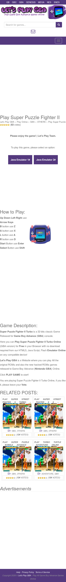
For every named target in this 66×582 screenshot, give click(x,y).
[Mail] (33, 31)
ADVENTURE (47, 473)
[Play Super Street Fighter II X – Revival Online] (48, 416)
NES (49, 2)
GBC (14, 2)
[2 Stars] (3, 125)
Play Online (22, 121)
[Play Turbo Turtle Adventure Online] (48, 458)
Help (18, 572)
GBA (21, 2)
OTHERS (41, 121)
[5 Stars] (9, 125)
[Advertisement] (33, 79)
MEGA (41, 2)
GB (7, 2)
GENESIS (31, 2)
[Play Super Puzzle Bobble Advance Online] (17, 458)
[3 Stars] (5, 125)
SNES (57, 2)
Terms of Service (42, 572)
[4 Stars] (7, 125)
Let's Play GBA (7, 121)
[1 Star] (1, 125)
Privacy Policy (28, 572)
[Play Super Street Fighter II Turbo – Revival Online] (17, 416)
